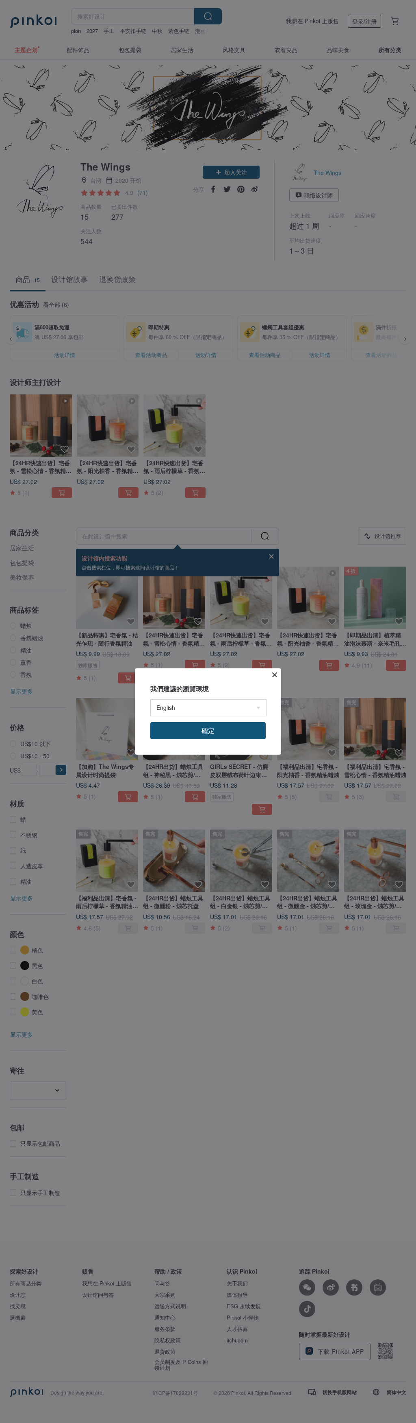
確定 (208, 730)
